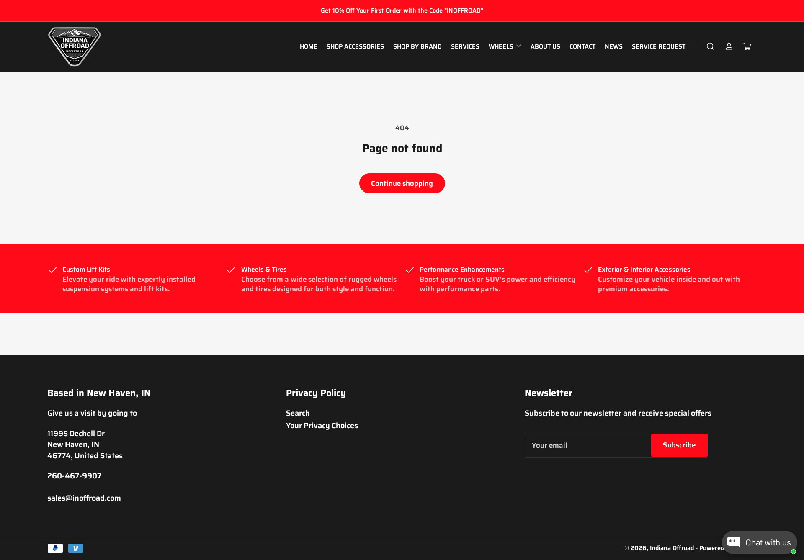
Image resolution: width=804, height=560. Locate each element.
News (614, 46)
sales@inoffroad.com (84, 498)
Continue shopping (402, 183)
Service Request (658, 46)
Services (465, 46)
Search (298, 413)
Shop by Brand (417, 46)
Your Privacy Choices (322, 425)
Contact (582, 46)
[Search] (710, 46)
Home (308, 46)
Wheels (501, 46)
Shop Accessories (355, 46)
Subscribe (679, 444)
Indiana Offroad (672, 547)
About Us (545, 46)
